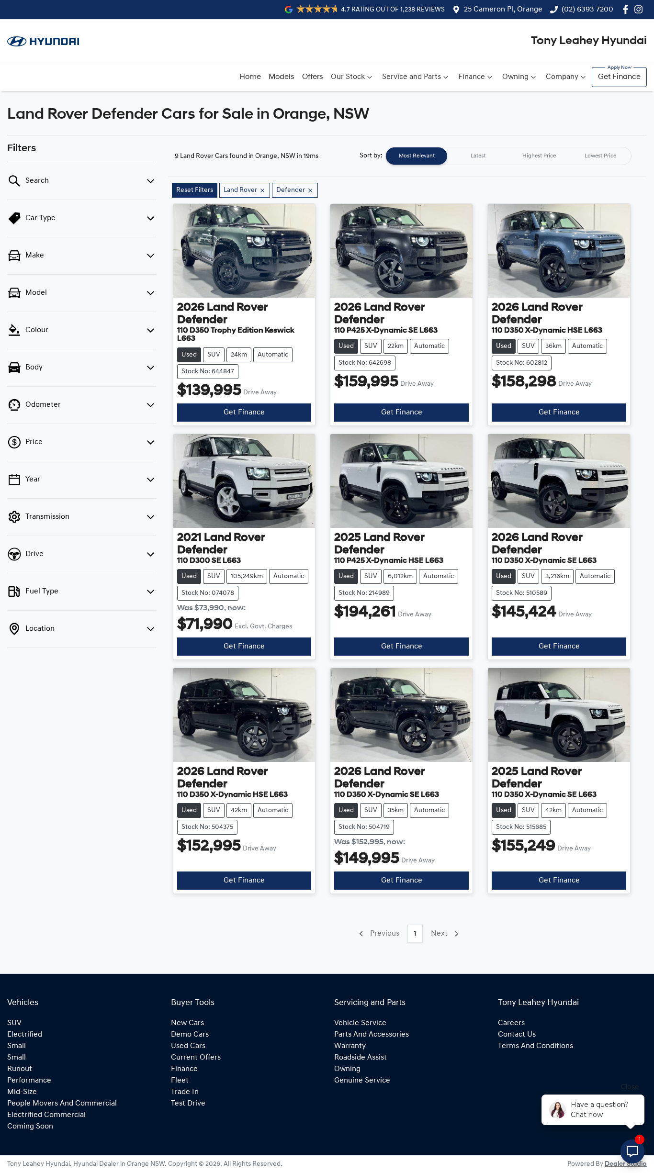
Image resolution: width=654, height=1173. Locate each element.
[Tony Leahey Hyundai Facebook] (627, 9)
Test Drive (188, 1103)
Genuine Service (362, 1080)
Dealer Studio (626, 1164)
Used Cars (188, 1046)
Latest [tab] (478, 156)
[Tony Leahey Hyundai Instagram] (640, 9)
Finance (471, 77)
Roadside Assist (360, 1057)
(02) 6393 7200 (587, 9)
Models (281, 77)
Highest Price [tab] (539, 156)
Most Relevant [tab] (417, 156)
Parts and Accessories (371, 1035)
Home (250, 77)
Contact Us (517, 1035)
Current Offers (196, 1057)
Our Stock (348, 77)
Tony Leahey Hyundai (589, 41)
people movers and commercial (62, 1103)
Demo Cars (190, 1035)
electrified (24, 1035)
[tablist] (508, 156)
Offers (312, 77)
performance (29, 1080)
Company (562, 77)
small (16, 1046)
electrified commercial (46, 1115)
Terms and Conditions (535, 1046)
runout (19, 1069)
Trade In (185, 1092)
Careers (511, 1023)
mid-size (22, 1092)
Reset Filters (194, 190)
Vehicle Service (360, 1023)
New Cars (187, 1023)
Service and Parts (411, 77)
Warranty (350, 1046)
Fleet (180, 1080)
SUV (14, 1023)
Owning (515, 77)
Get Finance (619, 77)
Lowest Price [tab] (600, 156)
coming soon (30, 1126)
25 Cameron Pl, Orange (503, 9)
